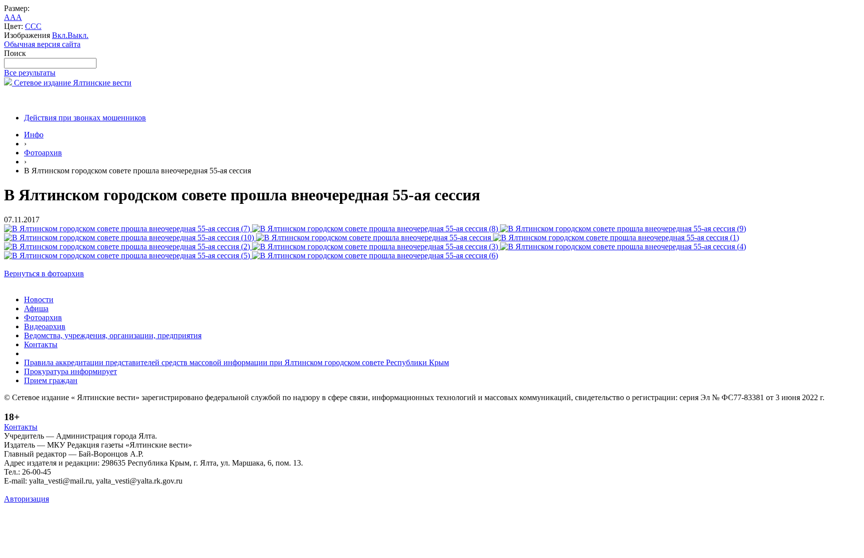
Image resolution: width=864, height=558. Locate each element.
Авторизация (26, 499)
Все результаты (30, 72)
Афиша (36, 308)
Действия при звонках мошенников (85, 117)
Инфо (34, 134)
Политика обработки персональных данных (79, 490)
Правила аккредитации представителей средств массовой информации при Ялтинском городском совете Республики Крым (236, 362)
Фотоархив (43, 152)
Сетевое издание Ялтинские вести (72, 82)
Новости (39, 299)
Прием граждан (51, 380)
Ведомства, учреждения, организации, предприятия (113, 335)
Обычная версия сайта (42, 44)
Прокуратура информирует (70, 371)
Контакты (41, 344)
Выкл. (78, 35)
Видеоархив (45, 326)
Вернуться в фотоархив (44, 273)
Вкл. (60, 35)
